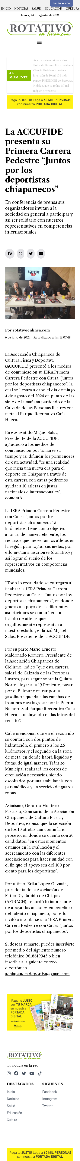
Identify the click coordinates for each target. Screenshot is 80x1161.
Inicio (6, 8)
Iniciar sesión (61, 3)
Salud (36, 8)
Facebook (49, 1082)
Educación (53, 8)
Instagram (49, 1089)
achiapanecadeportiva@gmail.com (37, 963)
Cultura (72, 8)
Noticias (21, 8)
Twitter (47, 1096)
